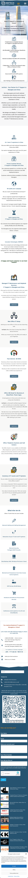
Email (3, 738)
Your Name (4, 733)
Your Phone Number (6, 755)
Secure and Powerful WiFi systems (14, 73)
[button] (26, 854)
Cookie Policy (10, 876)
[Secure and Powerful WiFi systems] (14, 71)
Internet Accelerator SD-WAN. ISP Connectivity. (14, 58)
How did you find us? (6, 760)
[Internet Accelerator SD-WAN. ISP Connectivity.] (14, 55)
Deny (14, 869)
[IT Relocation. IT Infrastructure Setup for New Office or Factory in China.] (14, 62)
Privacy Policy (16, 876)
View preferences (14, 873)
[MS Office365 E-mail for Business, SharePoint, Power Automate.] (14, 47)
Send (3, 779)
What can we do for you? (8, 744)
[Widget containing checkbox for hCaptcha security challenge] (10, 773)
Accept (14, 866)
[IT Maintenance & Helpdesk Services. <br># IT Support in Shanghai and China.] (14, 39)
